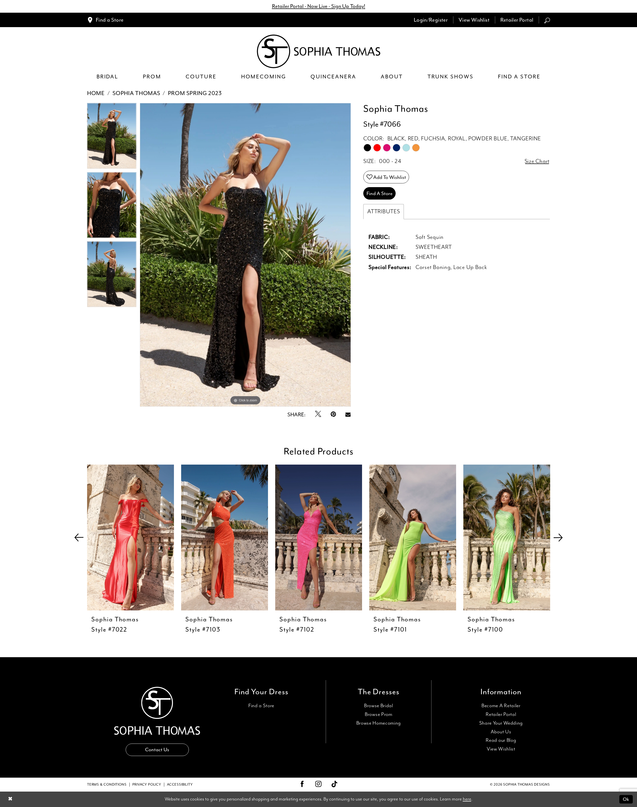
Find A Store (380, 193)
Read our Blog (501, 740)
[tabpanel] (111, 137)
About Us (501, 732)
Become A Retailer (501, 706)
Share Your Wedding (501, 723)
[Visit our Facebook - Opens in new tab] (302, 784)
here (467, 799)
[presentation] (130, 537)
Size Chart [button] (537, 161)
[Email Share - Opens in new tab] (348, 414)
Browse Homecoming (378, 723)
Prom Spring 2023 (195, 93)
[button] (430, 20)
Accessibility (180, 784)
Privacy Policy (146, 784)
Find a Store (261, 706)
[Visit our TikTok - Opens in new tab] (334, 785)
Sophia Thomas (136, 93)
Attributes (383, 211)
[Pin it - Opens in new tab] (333, 414)
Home (96, 93)
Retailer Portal (501, 714)
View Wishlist (501, 749)
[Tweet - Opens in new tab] (318, 414)
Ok (626, 799)
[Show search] (547, 19)
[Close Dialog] (10, 799)
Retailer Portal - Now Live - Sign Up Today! (318, 6)
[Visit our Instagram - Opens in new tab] (318, 784)
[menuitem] (105, 20)
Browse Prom (378, 714)
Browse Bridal (378, 706)
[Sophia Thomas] (318, 51)
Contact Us (157, 749)
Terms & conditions (106, 784)
